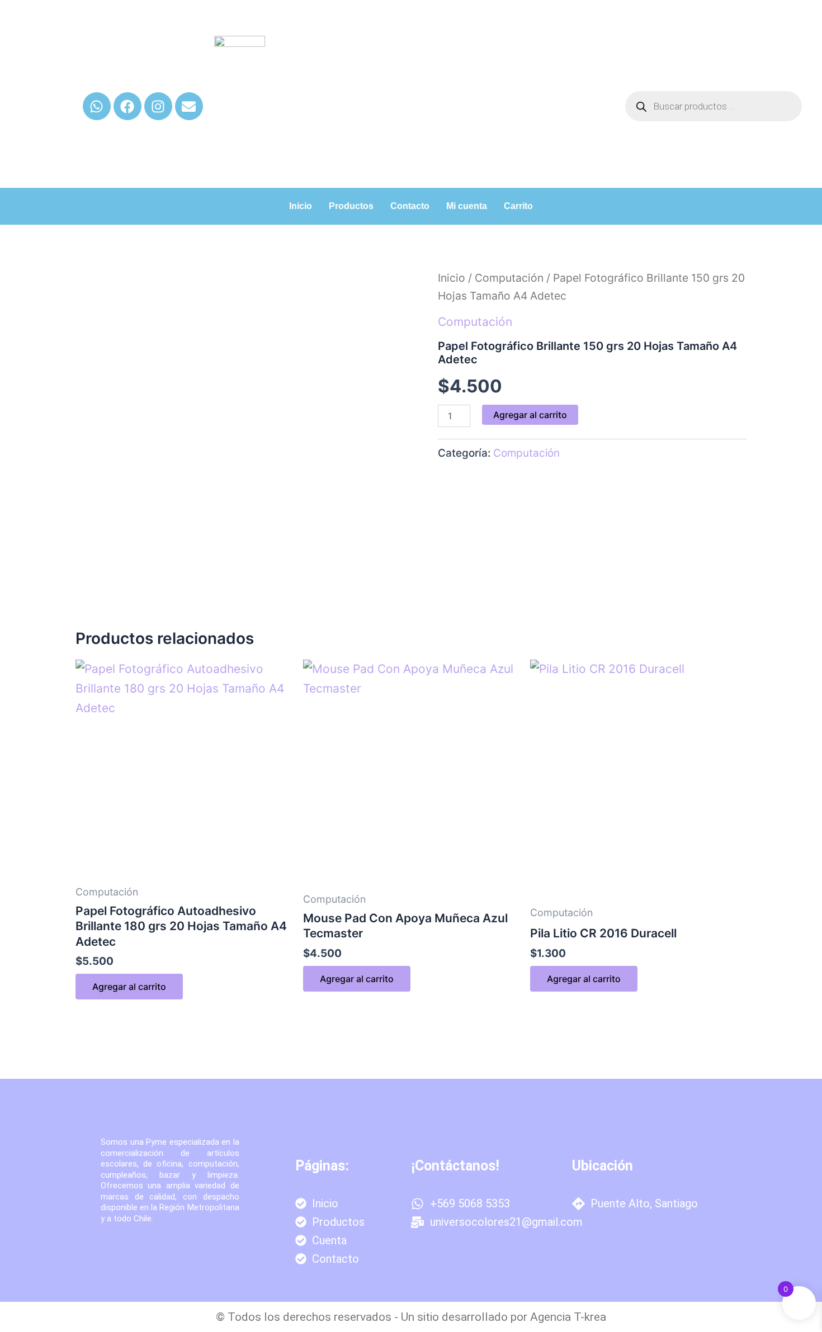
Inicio (300, 206)
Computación (509, 278)
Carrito (518, 206)
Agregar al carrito (530, 414)
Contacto (409, 206)
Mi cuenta (466, 206)
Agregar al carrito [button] (129, 986)
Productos (351, 206)
